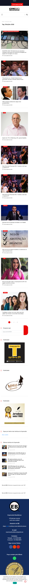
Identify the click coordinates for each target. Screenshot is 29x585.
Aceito (14, 582)
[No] (27, 580)
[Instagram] (14, 547)
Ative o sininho (5, 434)
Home (3, 21)
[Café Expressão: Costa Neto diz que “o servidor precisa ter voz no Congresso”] (4, 454)
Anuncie (14, 0)
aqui (7, 526)
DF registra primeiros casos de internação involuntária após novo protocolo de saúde (16, 460)
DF (4, 61)
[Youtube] (18, 547)
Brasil (5, 146)
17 (17, 322)
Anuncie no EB (14, 523)
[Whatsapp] (14, 558)
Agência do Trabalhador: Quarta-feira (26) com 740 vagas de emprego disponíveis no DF (17, 474)
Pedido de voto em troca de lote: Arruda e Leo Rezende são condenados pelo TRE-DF (17, 447)
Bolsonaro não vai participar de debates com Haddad (14, 222)
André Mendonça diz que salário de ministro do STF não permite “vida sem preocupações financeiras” (17, 467)
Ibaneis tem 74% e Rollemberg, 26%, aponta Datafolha (14, 137)
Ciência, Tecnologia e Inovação (11, 31)
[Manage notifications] (25, 581)
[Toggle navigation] (2, 15)
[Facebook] (10, 547)
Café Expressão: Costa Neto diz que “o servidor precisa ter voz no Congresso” (17, 453)
